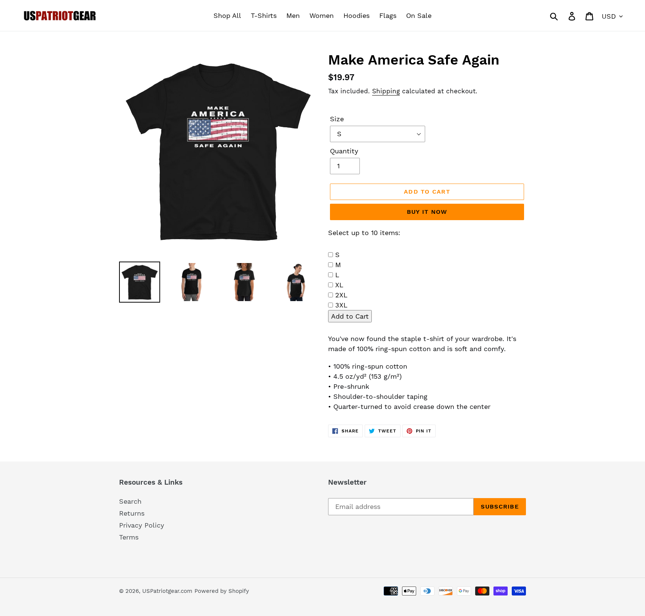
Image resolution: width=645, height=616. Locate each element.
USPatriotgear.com (167, 591)
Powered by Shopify (221, 591)
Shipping (386, 91)
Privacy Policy (141, 525)
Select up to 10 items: (364, 233)
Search (130, 501)
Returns (131, 513)
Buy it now (427, 211)
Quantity (344, 151)
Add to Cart (350, 316)
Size (337, 119)
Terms (128, 537)
